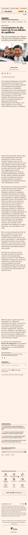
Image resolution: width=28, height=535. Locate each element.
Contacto (3, 520)
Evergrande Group (15, 365)
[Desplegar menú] (2, 11)
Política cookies (13, 520)
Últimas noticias (6, 423)
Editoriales (4, 21)
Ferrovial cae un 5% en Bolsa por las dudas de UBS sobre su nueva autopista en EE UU (13, 437)
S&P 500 (13, 8)
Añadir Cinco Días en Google (9, 76)
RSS (19, 522)
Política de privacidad (6, 522)
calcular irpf (5, 476)
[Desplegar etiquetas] (26, 365)
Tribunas (14, 21)
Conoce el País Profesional (14, 492)
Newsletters (23, 522)
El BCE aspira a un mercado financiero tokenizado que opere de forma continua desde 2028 (13, 428)
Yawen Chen (14, 67)
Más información (4, 371)
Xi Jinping (8, 365)
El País (25, 14)
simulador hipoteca (14, 476)
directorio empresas (22, 481)
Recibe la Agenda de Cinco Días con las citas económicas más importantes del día (11, 354)
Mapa (17, 522)
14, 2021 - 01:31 (14, 69)
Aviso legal (8, 520)
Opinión (5, 18)
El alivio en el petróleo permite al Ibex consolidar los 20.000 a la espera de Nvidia (12, 432)
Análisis (9, 21)
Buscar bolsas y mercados (8, 448)
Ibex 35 (3, 8)
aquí (22, 374)
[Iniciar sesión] (26, 11)
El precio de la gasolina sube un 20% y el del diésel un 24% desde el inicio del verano (13, 441)
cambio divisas (14, 481)
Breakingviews (20, 21)
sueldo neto (22, 476)
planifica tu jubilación (5, 481)
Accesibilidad (13, 522)
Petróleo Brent (24, 8)
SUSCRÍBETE (21, 11)
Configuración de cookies (21, 520)
